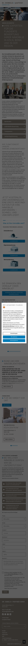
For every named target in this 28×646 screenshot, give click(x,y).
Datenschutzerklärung (8, 326)
